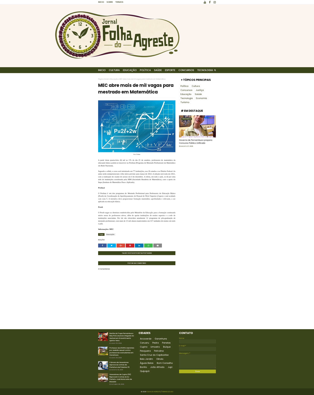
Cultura (196, 86)
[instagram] (214, 2)
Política (184, 86)
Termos (119, 2)
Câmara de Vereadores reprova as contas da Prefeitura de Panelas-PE (119, 364)
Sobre (110, 2)
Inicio (101, 2)
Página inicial (103, 79)
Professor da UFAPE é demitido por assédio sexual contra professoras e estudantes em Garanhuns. (121, 351)
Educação (114, 79)
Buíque (167, 346)
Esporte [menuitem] (170, 70)
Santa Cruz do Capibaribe (154, 354)
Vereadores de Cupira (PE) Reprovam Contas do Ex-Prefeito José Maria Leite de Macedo (120, 378)
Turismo (184, 102)
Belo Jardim (146, 358)
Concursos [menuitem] (186, 70)
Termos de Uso (167, 392)
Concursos (186, 90)
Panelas (166, 342)
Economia (201, 98)
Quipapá (144, 371)
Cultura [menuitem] (114, 70)
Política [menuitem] (145, 70)
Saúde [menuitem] (158, 70)
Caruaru (144, 342)
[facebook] (209, 2)
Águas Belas (146, 363)
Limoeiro (155, 346)
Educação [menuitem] (130, 70)
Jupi (170, 367)
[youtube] (205, 2)
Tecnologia (186, 98)
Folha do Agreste (153, 392)
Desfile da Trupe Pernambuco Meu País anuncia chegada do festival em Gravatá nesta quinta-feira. (121, 337)
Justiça (200, 90)
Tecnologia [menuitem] (205, 70)
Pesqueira (145, 350)
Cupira (143, 346)
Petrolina (159, 350)
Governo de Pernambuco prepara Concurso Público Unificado (195, 141)
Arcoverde (145, 338)
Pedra (155, 342)
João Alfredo (157, 367)
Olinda (159, 358)
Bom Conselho (165, 363)
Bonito (143, 367)
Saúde (198, 94)
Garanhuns (161, 338)
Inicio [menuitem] (102, 70)
